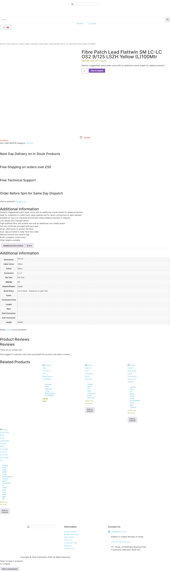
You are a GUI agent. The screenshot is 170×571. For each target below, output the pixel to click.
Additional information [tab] (13, 245)
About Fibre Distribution (53, 35)
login (8, 329)
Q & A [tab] (29, 245)
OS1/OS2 (34, 44)
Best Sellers (37, 35)
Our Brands (24, 35)
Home (2, 44)
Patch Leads (24, 44)
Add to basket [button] (90, 410)
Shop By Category (8, 35)
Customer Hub (69, 35)
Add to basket (97, 70)
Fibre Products (12, 44)
